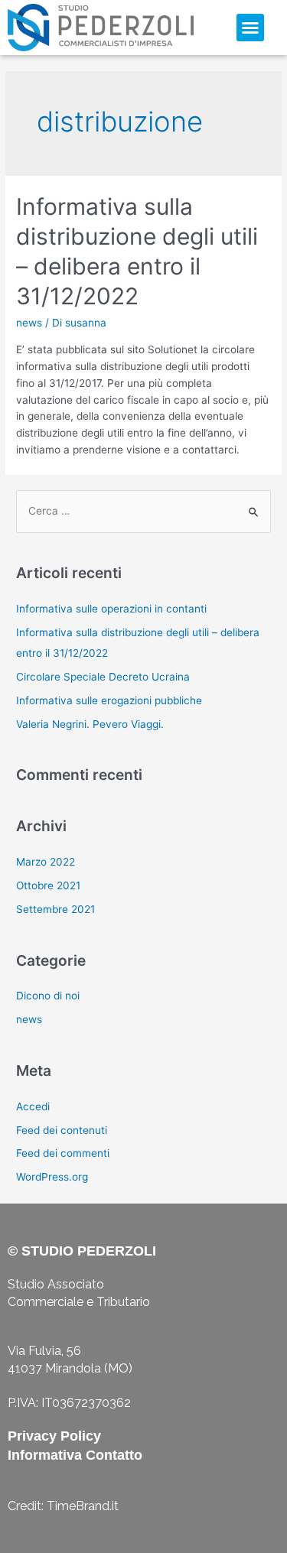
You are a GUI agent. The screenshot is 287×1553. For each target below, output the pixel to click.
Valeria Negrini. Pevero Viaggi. (90, 724)
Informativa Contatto (75, 1455)
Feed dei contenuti (61, 1130)
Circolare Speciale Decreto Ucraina (103, 677)
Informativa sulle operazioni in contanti (111, 609)
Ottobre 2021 (48, 885)
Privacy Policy (54, 1436)
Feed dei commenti (62, 1153)
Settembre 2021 (55, 909)
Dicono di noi (48, 995)
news (29, 323)
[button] (250, 27)
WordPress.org (52, 1177)
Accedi (33, 1106)
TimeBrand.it (83, 1506)
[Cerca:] (143, 511)
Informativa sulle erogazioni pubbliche (109, 700)
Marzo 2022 (45, 862)
